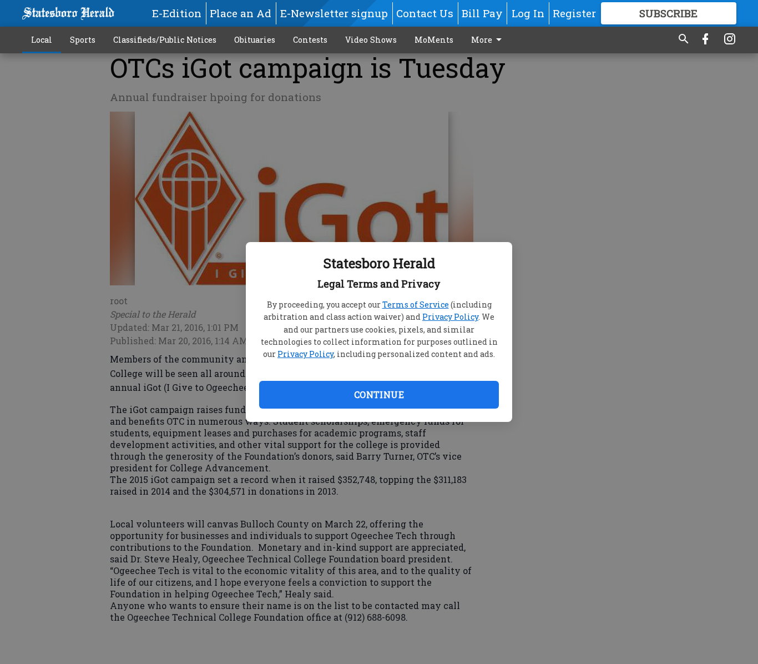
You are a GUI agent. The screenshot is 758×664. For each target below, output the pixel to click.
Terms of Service (415, 304)
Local (41, 39)
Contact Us (424, 13)
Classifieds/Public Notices (164, 39)
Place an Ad (240, 13)
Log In (528, 13)
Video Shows (371, 39)
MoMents (434, 39)
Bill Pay (482, 13)
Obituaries (254, 39)
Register (574, 13)
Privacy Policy (450, 316)
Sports (82, 39)
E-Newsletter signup (334, 13)
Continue (379, 394)
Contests (310, 39)
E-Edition (176, 13)
